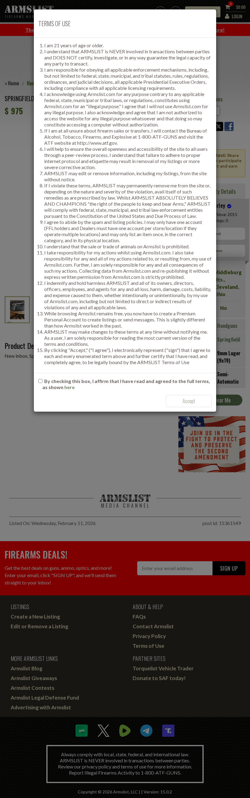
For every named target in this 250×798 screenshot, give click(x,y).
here (69, 387)
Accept (189, 401)
